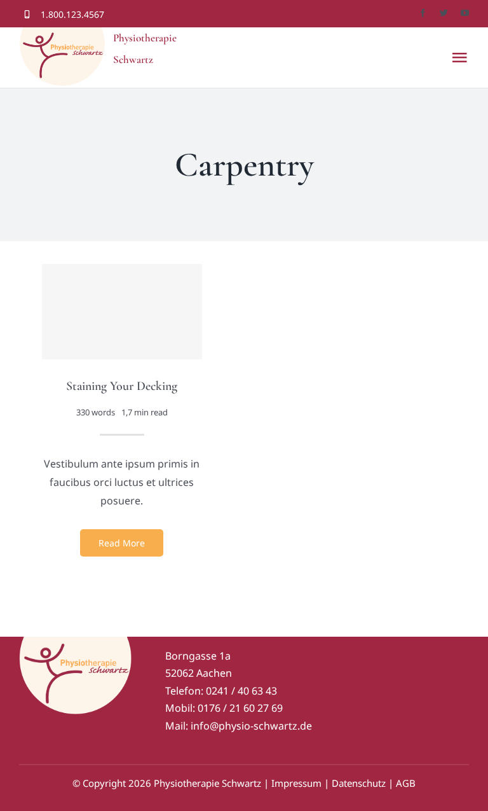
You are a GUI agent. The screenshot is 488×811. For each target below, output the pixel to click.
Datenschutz (359, 783)
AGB (406, 783)
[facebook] (423, 13)
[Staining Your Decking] (122, 311)
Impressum (296, 783)
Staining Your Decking (121, 386)
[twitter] (444, 13)
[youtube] (465, 13)
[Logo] (76, 642)
